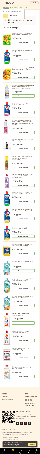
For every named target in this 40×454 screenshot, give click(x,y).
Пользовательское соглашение (10, 437)
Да (5, 16)
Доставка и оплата (7, 399)
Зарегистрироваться (19, 7)
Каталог (4, 393)
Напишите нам (29, 405)
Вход (34, 2)
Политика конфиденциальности (10, 439)
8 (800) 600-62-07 (30, 403)
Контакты (5, 402)
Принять (32, 444)
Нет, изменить (14, 15)
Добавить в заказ (23, 42)
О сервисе (5, 396)
